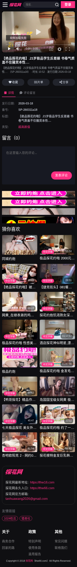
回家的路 (8, 548)
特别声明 (34, 541)
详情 (10, 92)
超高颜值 (24, 126)
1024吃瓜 (10, 518)
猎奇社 (26, 518)
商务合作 (8, 541)
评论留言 (29, 92)
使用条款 (34, 548)
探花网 (29, 561)
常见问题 (61, 541)
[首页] (14, 471)
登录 (68, 5)
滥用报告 (34, 554)
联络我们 (61, 548)
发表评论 (61, 175)
